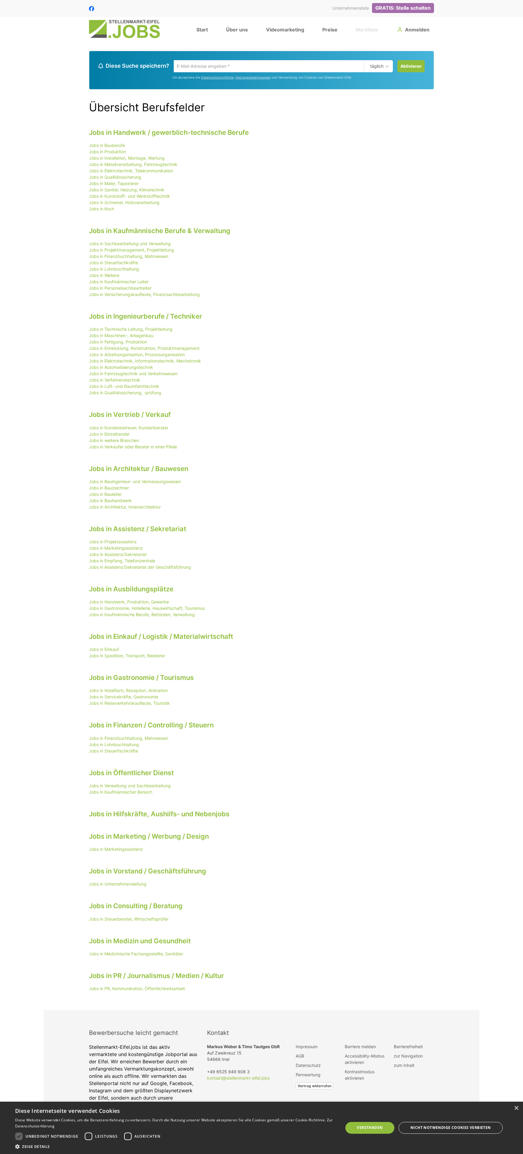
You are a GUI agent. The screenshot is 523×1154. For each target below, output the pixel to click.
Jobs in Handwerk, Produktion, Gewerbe (129, 602)
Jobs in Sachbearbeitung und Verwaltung (130, 244)
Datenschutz (308, 1066)
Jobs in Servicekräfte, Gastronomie (123, 697)
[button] (174, 1146)
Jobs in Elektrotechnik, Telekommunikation (131, 171)
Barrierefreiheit (408, 1047)
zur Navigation (408, 1056)
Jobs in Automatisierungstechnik (121, 368)
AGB (300, 1056)
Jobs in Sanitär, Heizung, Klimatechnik (126, 190)
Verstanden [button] (370, 1127)
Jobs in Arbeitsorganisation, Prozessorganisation (137, 355)
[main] (261, 526)
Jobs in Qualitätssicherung (115, 177)
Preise (329, 30)
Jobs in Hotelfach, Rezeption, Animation (128, 691)
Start (202, 30)
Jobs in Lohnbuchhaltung (114, 269)
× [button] (516, 1108)
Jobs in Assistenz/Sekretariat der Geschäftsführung (140, 567)
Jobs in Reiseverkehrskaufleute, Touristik (129, 704)
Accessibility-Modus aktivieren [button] (364, 1060)
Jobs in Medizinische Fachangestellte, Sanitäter (136, 954)
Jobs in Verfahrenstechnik (114, 380)
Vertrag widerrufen (314, 1086)
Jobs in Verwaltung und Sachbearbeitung (130, 786)
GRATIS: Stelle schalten (403, 8)
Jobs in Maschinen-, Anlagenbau (121, 336)
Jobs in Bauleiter (105, 495)
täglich (375, 66)
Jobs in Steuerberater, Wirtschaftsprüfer (129, 919)
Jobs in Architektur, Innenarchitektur (125, 507)
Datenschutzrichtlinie (217, 78)
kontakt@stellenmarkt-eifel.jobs (238, 1078)
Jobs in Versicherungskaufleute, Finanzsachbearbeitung (144, 295)
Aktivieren (411, 66)
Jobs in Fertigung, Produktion (118, 342)
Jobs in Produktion (107, 152)
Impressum (306, 1047)
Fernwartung (308, 1075)
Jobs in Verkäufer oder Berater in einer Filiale (133, 447)
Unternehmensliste (350, 8)
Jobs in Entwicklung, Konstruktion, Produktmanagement (144, 349)
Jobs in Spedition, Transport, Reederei (127, 656)
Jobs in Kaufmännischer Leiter (119, 282)
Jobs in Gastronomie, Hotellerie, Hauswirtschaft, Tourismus (147, 609)
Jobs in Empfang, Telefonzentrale (122, 561)
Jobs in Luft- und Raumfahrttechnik (124, 387)
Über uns (237, 30)
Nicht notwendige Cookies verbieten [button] (450, 1127)
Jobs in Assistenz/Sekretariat (117, 555)
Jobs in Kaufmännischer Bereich (120, 792)
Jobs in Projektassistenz (113, 542)
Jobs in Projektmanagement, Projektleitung (131, 250)
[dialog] (261, 1128)
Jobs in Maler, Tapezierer (114, 184)
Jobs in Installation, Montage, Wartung (127, 158)
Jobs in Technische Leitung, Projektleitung (131, 330)
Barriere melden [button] (360, 1047)
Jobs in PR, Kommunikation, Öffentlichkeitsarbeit (137, 989)
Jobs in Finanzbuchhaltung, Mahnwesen (128, 257)
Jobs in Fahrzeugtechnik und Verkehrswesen (133, 374)
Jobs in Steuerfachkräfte (113, 263)
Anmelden (417, 30)
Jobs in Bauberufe (107, 146)
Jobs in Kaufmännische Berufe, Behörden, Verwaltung (142, 615)
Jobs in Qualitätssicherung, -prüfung (125, 393)
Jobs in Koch (101, 209)
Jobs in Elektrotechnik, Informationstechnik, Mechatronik (145, 361)
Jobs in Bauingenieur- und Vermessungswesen (135, 482)
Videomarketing (285, 30)
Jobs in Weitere (104, 276)
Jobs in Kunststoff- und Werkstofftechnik (129, 197)
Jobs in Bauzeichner (109, 488)
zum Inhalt (404, 1066)
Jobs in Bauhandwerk (110, 501)
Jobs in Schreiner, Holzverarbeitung (124, 203)
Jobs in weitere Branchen (114, 441)
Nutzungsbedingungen (253, 78)
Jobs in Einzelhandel (109, 434)
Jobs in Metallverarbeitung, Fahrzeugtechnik (133, 165)
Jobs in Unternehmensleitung (117, 884)
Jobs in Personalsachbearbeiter (120, 288)
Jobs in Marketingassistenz (116, 548)
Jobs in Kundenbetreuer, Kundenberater (128, 428)
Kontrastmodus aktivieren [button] (359, 1075)
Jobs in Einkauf (104, 650)
